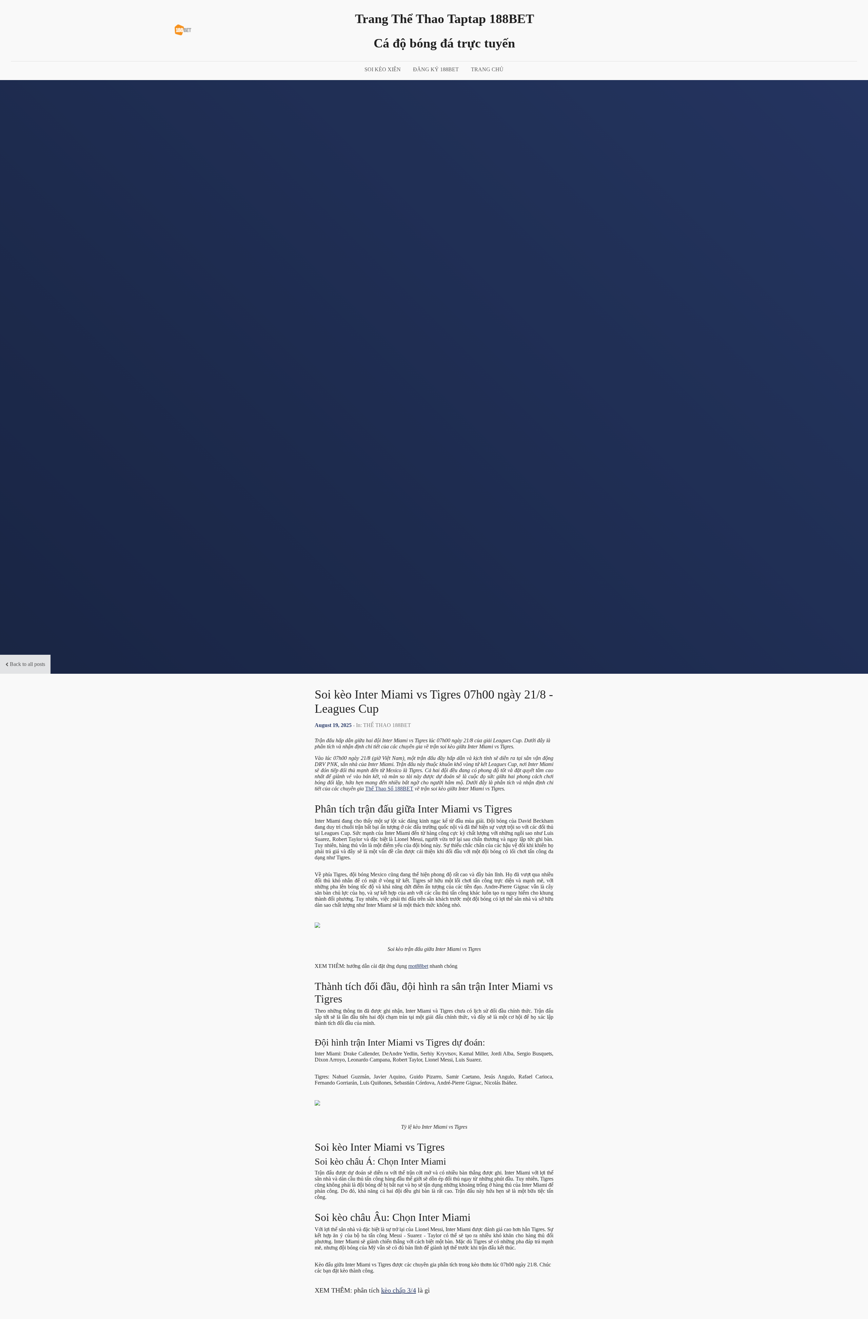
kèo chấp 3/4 (398, 1290)
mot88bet (418, 966)
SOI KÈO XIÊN (382, 69)
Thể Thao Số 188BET (389, 788)
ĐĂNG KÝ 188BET (436, 69)
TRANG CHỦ (487, 69)
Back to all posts (27, 664)
